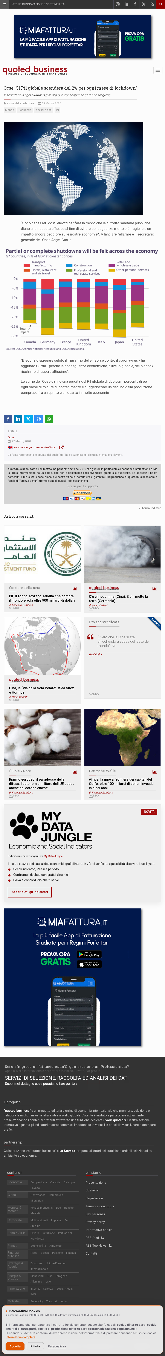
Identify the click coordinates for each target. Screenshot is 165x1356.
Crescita (55, 1182)
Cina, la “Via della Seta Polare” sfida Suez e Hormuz (41, 690)
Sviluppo (69, 1182)
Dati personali (95, 1214)
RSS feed (93, 1238)
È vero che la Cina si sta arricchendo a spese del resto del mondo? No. (123, 641)
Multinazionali (39, 1220)
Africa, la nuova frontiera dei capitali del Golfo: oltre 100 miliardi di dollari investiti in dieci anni (121, 783)
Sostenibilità (38, 1245)
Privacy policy (95, 1222)
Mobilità (13, 1301)
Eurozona (36, 1263)
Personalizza (57, 1346)
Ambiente (55, 1245)
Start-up (35, 1226)
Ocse (11, 437)
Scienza (48, 1288)
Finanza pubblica (13, 1254)
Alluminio (36, 1281)
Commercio (56, 1195)
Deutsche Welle (102, 771)
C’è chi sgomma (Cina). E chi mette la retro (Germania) (118, 599)
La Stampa (67, 1151)
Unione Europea (56, 1263)
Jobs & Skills (17, 1233)
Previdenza (37, 1238)
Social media (65, 1288)
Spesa (45, 1252)
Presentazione (96, 1183)
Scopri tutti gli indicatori (30, 892)
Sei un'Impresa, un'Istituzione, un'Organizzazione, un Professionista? (67, 1066)
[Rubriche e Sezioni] (4, 4)
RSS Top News (97, 1245)
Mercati (35, 1213)
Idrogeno (61, 1276)
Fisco (34, 1252)
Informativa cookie (99, 1230)
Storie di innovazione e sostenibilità (38, 4)
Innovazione (16, 1288)
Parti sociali (65, 1233)
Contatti (91, 1253)
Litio (48, 1281)
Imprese (56, 1220)
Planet (12, 1245)
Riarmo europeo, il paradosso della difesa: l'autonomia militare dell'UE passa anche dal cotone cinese (41, 783)
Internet (35, 1288)
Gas (49, 1276)
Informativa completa (20, 1337)
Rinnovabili (37, 1276)
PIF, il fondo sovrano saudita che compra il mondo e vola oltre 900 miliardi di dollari (42, 598)
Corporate (15, 1220)
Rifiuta (35, 1346)
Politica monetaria (42, 1207)
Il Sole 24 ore (20, 771)
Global (12, 1195)
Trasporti (52, 1301)
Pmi (67, 1220)
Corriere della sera (24, 587)
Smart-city (37, 1301)
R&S (33, 1294)
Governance (38, 1195)
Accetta (15, 1346)
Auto (64, 1301)
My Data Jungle (53, 856)
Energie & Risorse (14, 1277)
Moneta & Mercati (14, 1209)
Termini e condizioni (100, 1206)
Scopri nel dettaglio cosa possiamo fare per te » (41, 1084)
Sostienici (92, 1190)
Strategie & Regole (15, 1265)
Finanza (71, 1252)
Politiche (57, 1252)
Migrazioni (37, 1200)
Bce (58, 1207)
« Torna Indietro (150, 508)
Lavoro (35, 1233)
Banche (68, 1207)
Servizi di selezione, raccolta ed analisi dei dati (67, 1078)
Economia (15, 1182)
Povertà (35, 1187)
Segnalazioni (95, 1198)
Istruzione (49, 1233)
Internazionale (39, 1268)
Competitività (39, 1182)
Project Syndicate (104, 622)
